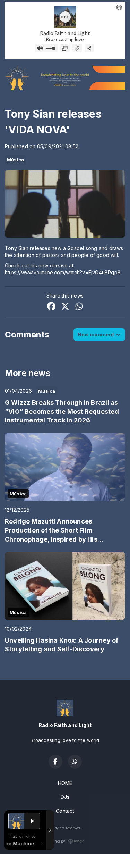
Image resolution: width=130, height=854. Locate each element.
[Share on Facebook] (51, 307)
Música (15, 159)
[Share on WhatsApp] (79, 307)
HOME (65, 783)
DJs (65, 797)
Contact (65, 811)
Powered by (55, 841)
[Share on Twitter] (65, 307)
